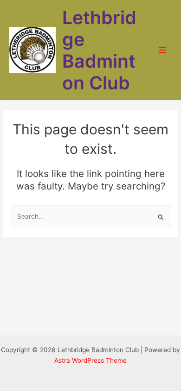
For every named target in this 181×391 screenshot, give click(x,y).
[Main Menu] (162, 50)
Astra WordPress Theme (90, 360)
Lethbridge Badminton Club (99, 50)
